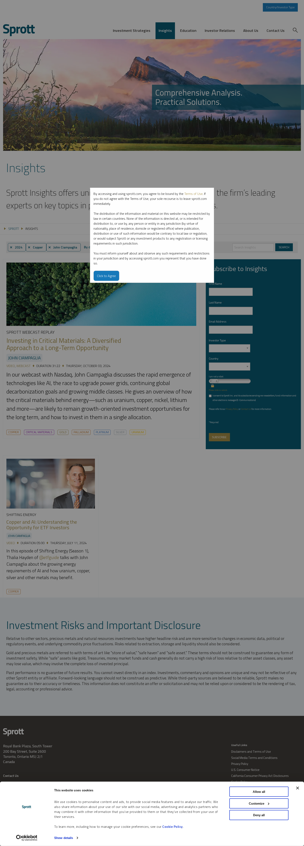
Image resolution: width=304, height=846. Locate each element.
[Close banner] (297, 788)
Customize (256, 803)
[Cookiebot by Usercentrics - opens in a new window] (27, 838)
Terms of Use (193, 193)
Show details (63, 838)
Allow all (259, 791)
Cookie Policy (172, 826)
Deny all (259, 815)
